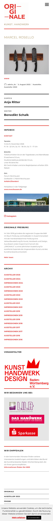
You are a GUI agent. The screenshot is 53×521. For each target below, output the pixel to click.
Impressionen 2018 (13, 323)
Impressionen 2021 (13, 307)
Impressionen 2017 (13, 331)
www (6, 78)
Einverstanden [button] (34, 518)
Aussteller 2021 (12, 303)
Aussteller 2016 (12, 335)
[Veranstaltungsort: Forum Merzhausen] (26, 203)
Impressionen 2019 (13, 315)
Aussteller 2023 (10, 87)
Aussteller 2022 (12, 295)
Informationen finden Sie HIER (17, 467)
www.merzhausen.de (13, 189)
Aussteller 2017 (12, 327)
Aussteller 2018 (12, 319)
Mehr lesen (8, 257)
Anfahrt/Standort (11, 181)
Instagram (11, 216)
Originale (9, 491)
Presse (7, 501)
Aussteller (37, 84)
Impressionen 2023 (13, 291)
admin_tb (12, 84)
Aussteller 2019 (12, 311)
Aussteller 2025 (12, 275)
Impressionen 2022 (13, 299)
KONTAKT (8, 136)
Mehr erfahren (18, 517)
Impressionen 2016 (13, 339)
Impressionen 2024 (13, 283)
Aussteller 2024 (12, 279)
